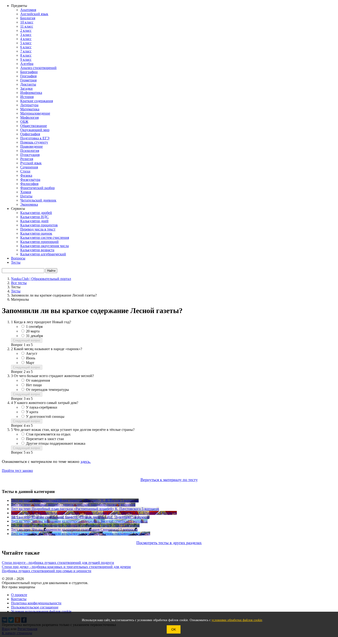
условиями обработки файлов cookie (237, 620)
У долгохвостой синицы (45, 416)
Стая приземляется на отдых (48, 434)
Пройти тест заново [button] (17, 471)
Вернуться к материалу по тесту (169, 479)
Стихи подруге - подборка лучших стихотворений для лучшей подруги (58, 563)
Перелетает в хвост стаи (45, 439)
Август (31, 353)
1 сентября (34, 327)
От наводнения (38, 380)
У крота (32, 412)
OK (173, 629)
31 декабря (34, 336)
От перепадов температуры (47, 390)
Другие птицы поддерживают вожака (55, 443)
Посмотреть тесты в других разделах (169, 542)
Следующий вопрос (26, 340)
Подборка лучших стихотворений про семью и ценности (46, 571)
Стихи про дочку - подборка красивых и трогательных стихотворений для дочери (66, 567)
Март (30, 363)
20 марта (33, 331)
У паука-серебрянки (41, 407)
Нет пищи (34, 385)
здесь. (85, 461)
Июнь (30, 358)
